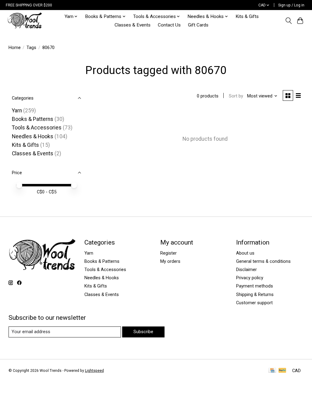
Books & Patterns (32, 119)
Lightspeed (94, 370)
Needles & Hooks (32, 136)
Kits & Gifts (247, 16)
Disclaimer (246, 269)
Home (15, 47)
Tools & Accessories (37, 128)
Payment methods (254, 286)
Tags (31, 47)
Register (168, 253)
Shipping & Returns (255, 294)
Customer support (254, 302)
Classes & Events (133, 25)
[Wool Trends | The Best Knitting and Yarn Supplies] (24, 20)
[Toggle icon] (288, 20)
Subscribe (143, 331)
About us (245, 253)
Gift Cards (198, 25)
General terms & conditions (263, 261)
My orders (170, 261)
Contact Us (169, 25)
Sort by (236, 96)
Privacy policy (249, 277)
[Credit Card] (272, 371)
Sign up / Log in (291, 5)
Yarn (17, 111)
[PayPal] (282, 371)
